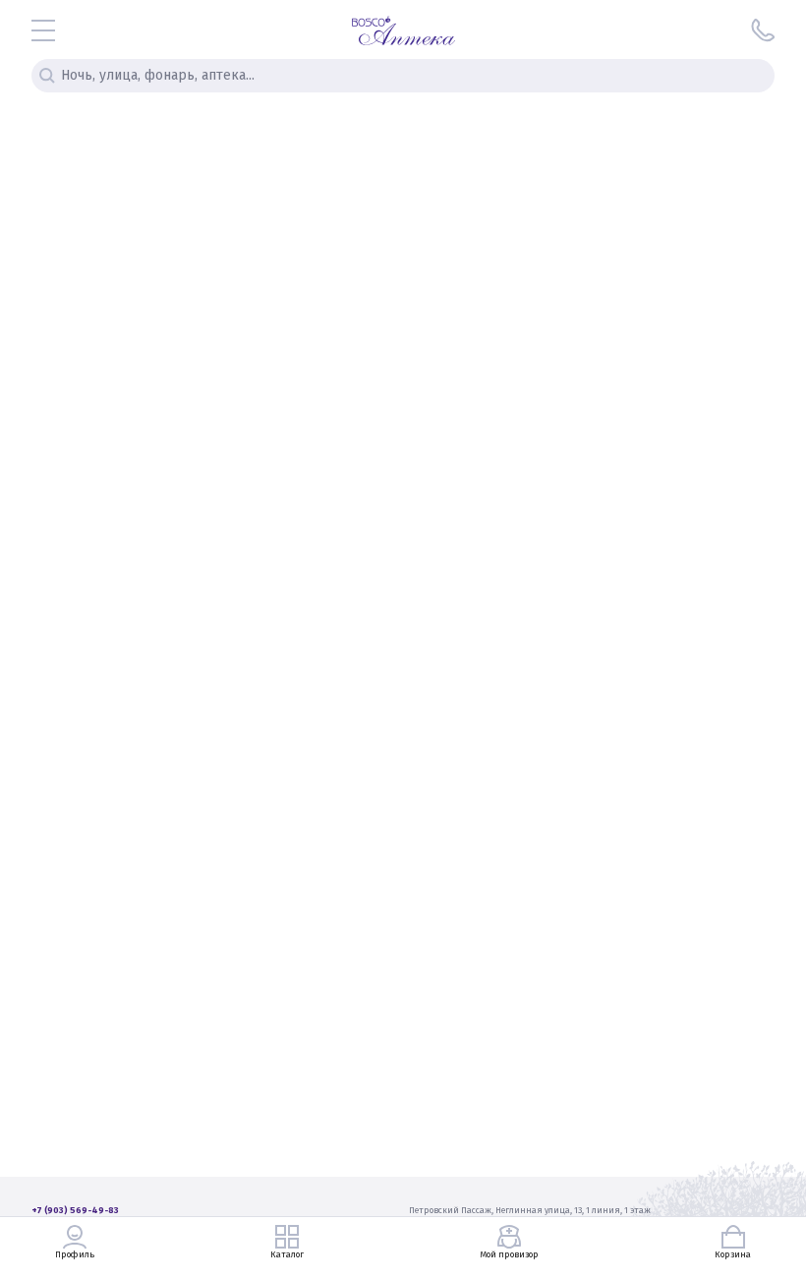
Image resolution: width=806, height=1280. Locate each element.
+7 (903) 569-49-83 (75, 1210)
